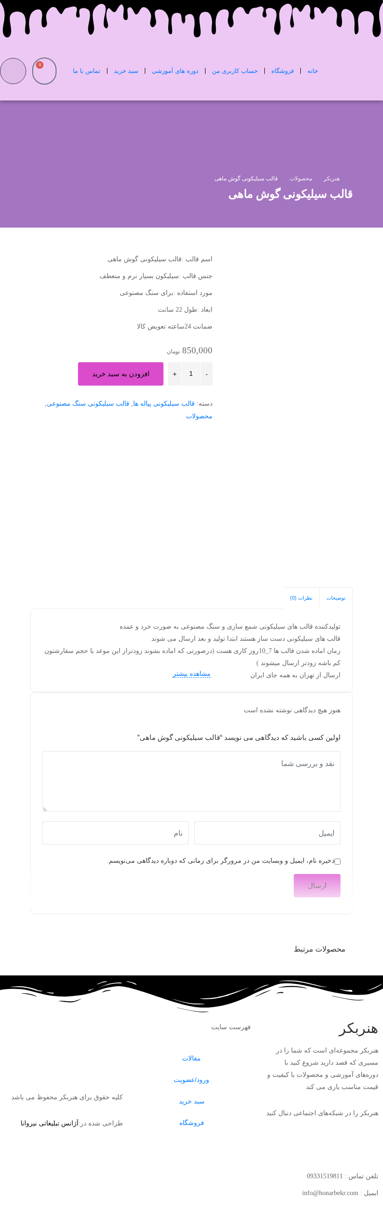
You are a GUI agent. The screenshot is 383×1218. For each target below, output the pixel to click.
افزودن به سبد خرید (120, 374)
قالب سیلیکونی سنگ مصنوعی (88, 403)
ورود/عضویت (191, 1079)
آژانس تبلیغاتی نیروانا (49, 1123)
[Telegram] (341, 1145)
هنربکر (358, 1028)
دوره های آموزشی (175, 70)
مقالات (191, 1058)
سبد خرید (126, 70)
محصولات (199, 416)
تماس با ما (86, 70)
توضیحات (336, 598)
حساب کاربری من (235, 70)
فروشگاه (282, 70)
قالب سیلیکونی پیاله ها (164, 403)
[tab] (336, 598)
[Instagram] (366, 1145)
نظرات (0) (301, 598)
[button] (13, 71)
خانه (312, 70)
